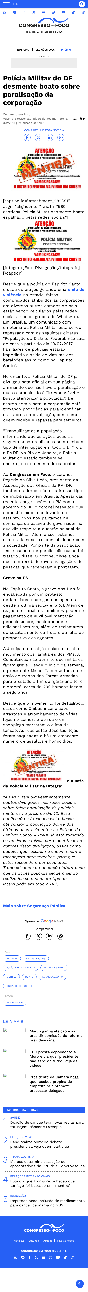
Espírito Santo (54, 967)
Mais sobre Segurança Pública (34, 905)
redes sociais (35, 958)
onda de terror (17, 986)
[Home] (44, 22)
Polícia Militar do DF (20, 967)
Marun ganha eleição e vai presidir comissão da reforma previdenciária (56, 1035)
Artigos (47, 1240)
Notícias (23, 49)
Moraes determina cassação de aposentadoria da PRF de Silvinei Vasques (47, 1163)
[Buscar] (82, 4)
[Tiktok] (73, 12)
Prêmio (66, 49)
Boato (29, 976)
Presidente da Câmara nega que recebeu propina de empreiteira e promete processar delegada (54, 1084)
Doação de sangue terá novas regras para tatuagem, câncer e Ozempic (47, 1124)
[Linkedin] (43, 12)
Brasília (12, 958)
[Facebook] (24, 12)
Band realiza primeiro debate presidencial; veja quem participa (39, 1144)
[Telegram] (14, 12)
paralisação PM (52, 976)
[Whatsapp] (4, 12)
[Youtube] (63, 12)
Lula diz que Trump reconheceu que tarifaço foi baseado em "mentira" (42, 1183)
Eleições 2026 (45, 49)
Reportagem (14, 1002)
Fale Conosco (65, 1240)
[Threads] (83, 12)
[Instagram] (53, 12)
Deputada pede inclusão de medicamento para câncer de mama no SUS (47, 1203)
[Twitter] (33, 12)
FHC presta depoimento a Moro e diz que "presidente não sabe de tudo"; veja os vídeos (54, 1058)
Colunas (33, 1240)
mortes (11, 976)
